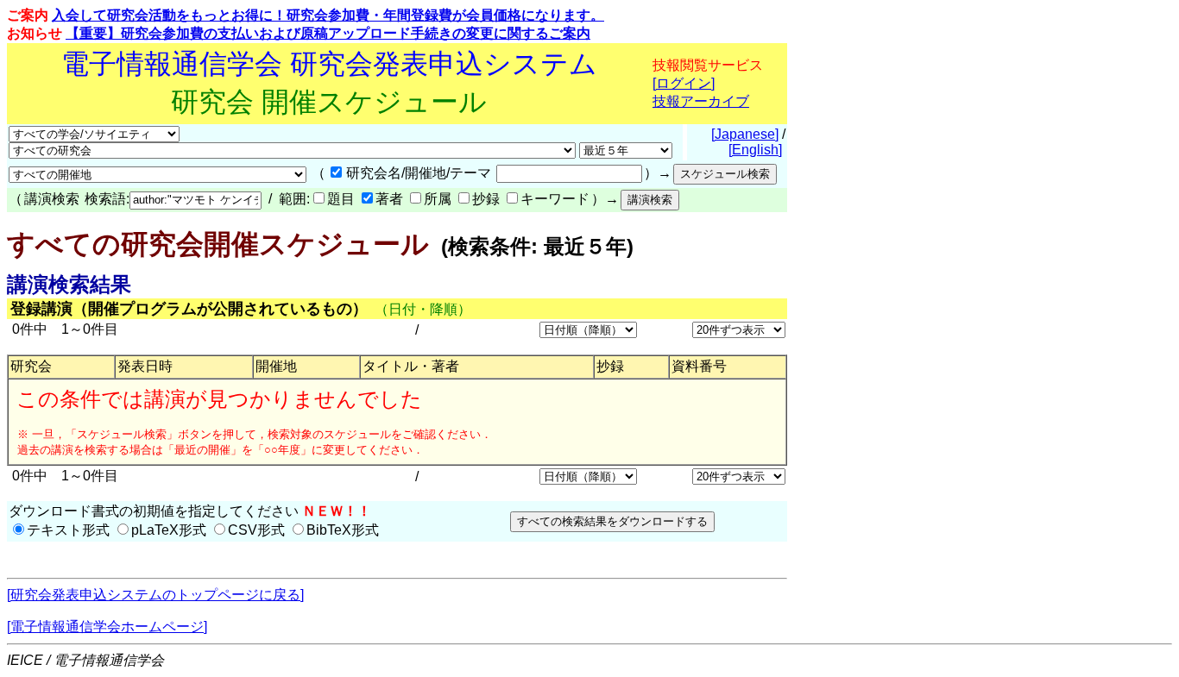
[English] (755, 149)
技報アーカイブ (701, 101)
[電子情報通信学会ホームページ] (107, 626)
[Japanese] (745, 134)
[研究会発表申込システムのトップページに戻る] (155, 594)
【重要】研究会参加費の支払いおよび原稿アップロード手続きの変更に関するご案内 (328, 33)
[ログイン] (684, 83)
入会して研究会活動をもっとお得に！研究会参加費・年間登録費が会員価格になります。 (328, 15)
